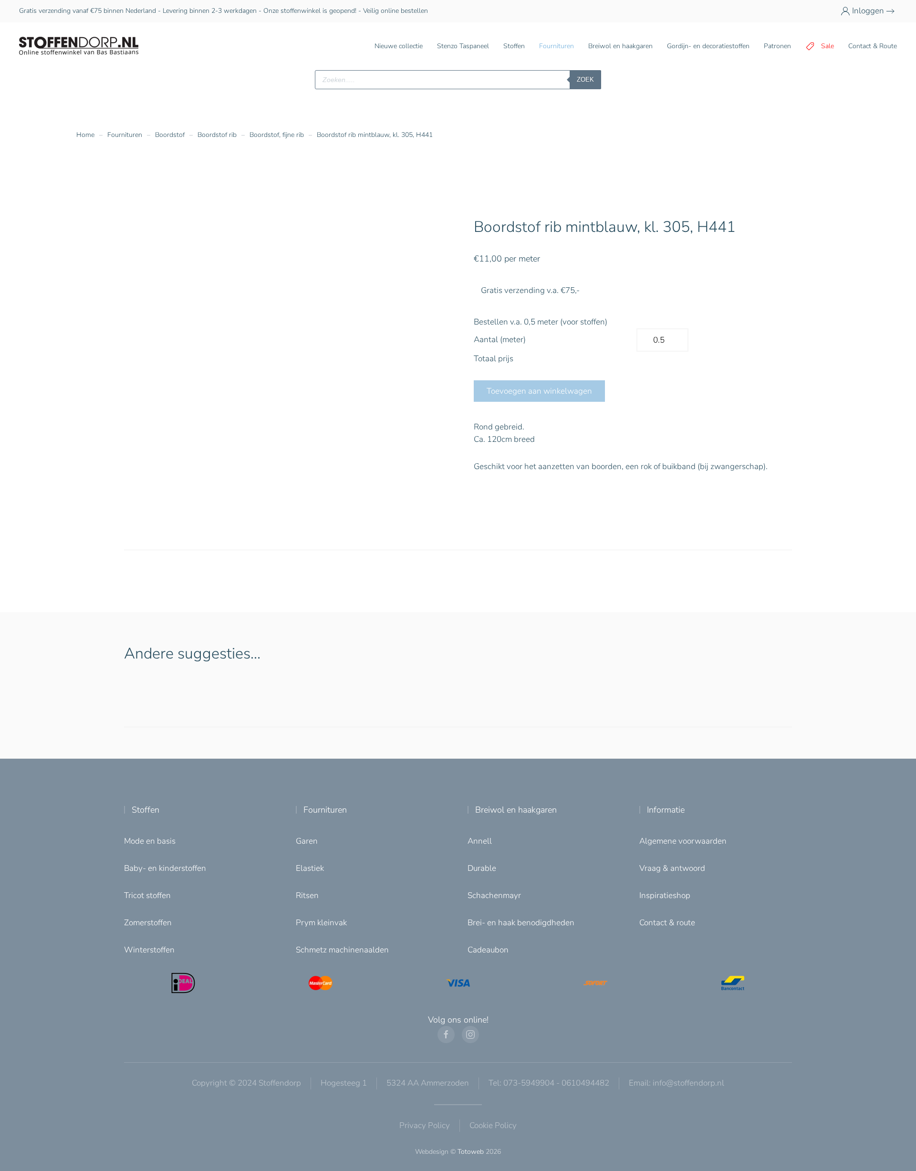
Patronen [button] (777, 46)
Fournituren (325, 810)
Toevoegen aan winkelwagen (539, 391)
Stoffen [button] (514, 46)
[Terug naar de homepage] (78, 46)
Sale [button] (827, 46)
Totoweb (471, 1151)
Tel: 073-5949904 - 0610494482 (549, 1082)
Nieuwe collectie (399, 46)
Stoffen (145, 810)
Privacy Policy (424, 1125)
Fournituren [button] (556, 46)
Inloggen (868, 10)
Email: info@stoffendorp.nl (676, 1082)
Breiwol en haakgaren (516, 810)
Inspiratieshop (664, 895)
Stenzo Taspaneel (463, 46)
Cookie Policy (493, 1125)
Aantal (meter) (500, 339)
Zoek (585, 79)
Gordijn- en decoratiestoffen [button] (708, 46)
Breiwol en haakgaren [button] (620, 46)
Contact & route (667, 922)
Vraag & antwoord (672, 868)
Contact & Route (872, 46)
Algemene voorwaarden (683, 841)
